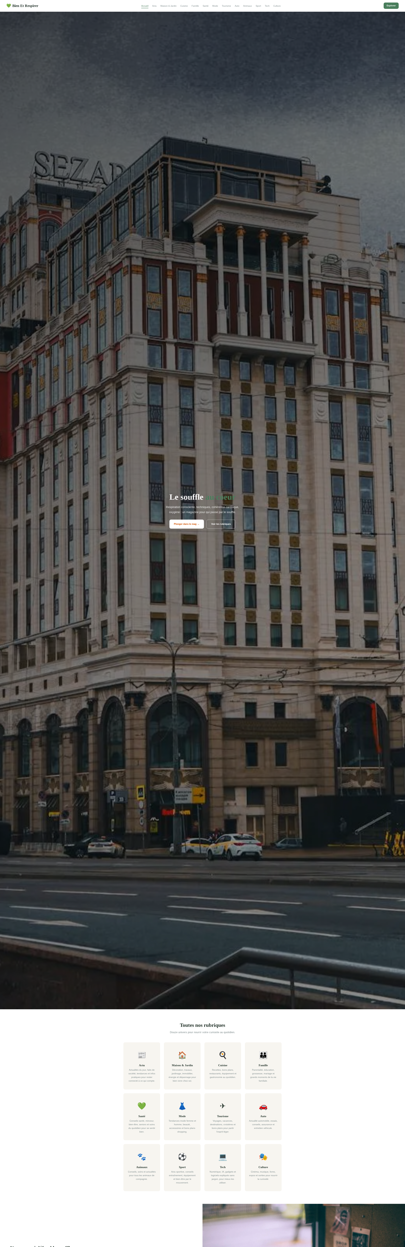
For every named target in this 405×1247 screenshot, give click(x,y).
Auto (237, 6)
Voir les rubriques (221, 524)
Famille (195, 6)
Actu (154, 6)
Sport (258, 6)
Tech (267, 6)
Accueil (144, 6)
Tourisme (226, 6)
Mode (215, 6)
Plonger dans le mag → (186, 524)
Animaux (247, 6)
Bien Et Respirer (22, 6)
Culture (277, 6)
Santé (206, 6)
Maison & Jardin (168, 6)
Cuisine (184, 6)
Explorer (391, 5)
